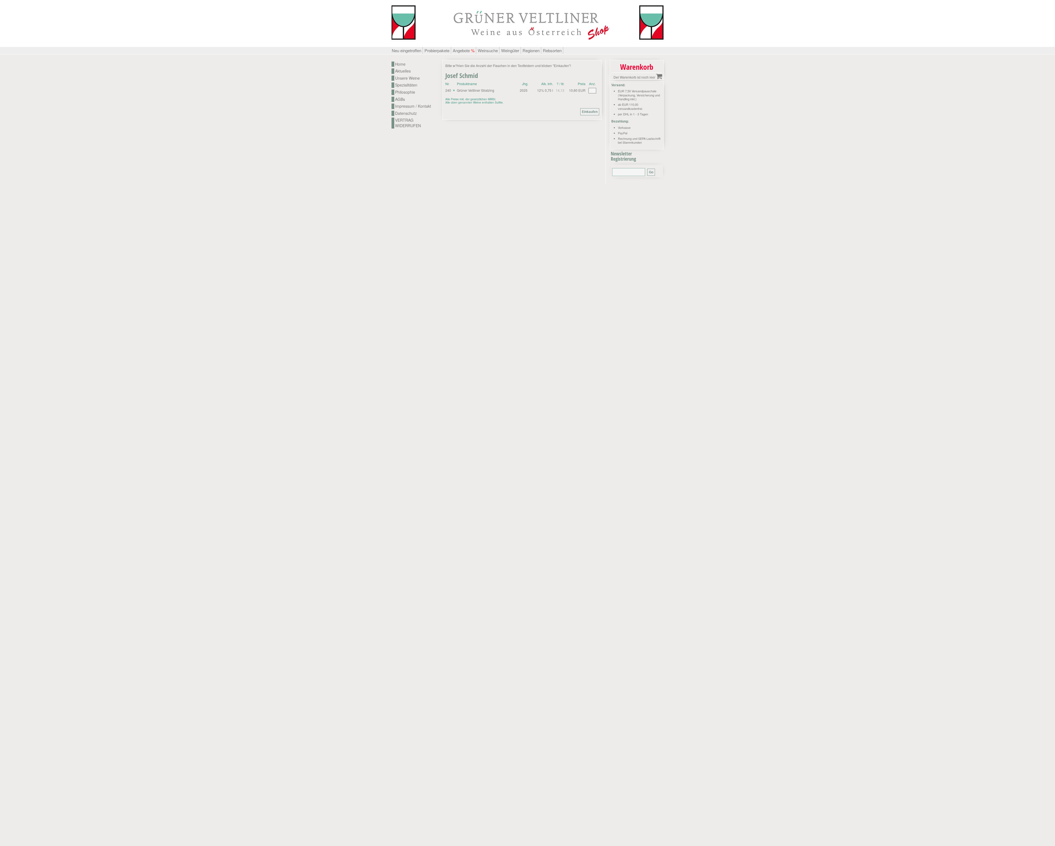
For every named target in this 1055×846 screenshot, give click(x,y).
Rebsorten (552, 50)
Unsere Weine (407, 78)
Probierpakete (436, 50)
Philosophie (405, 92)
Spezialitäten (406, 85)
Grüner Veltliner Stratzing (475, 90)
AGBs (400, 99)
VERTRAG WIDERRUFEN (408, 123)
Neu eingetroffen (406, 50)
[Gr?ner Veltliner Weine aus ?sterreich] (527, 44)
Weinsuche (488, 50)
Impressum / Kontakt (413, 106)
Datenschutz (406, 113)
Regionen (531, 50)
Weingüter (510, 50)
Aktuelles (403, 71)
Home (400, 64)
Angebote (463, 50)
